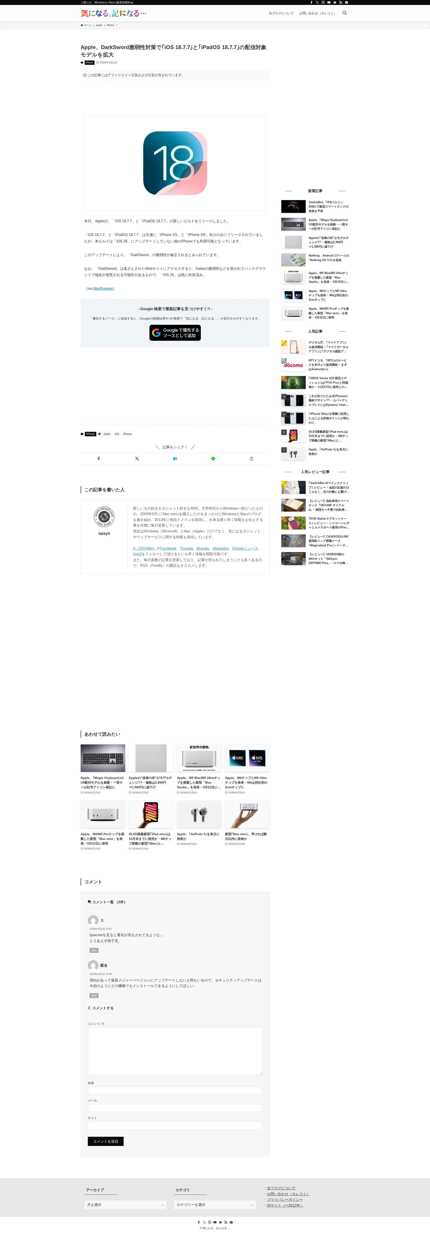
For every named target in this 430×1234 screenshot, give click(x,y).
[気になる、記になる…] (113, 13)
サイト (92, 1118)
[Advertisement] (175, 98)
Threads (186, 548)
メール (92, 1100)
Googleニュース (245, 548)
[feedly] (335, 2)
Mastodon (221, 548)
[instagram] (323, 2)
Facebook (168, 548)
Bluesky (203, 548)
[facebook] (311, 2)
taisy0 (104, 533)
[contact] (346, 2)
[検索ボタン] (344, 13)
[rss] (341, 2)
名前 (91, 1083)
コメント (96, 1023)
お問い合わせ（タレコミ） (288, 1194)
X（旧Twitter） (145, 548)
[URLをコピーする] (251, 458)
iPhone (89, 62)
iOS (117, 434)
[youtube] (329, 2)
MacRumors (103, 288)
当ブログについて (281, 1188)
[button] (99, 458)
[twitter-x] (317, 2)
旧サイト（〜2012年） (285, 1205)
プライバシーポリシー (285, 1200)
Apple (107, 434)
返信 (94, 950)
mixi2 (137, 554)
